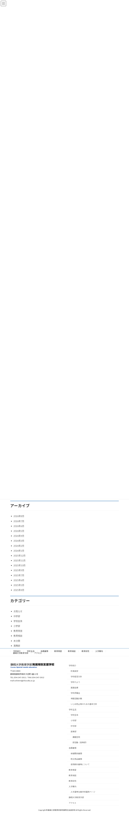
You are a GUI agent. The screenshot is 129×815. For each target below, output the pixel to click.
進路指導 (74, 687)
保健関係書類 (76, 753)
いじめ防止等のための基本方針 (84, 704)
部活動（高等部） (80, 742)
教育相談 (18, 635)
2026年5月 (19, 531)
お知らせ (18, 611)
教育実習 (18, 630)
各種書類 (44, 651)
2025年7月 (19, 575)
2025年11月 (19, 560)
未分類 (17, 640)
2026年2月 (19, 545)
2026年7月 (19, 521)
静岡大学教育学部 (20, 653)
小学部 (17, 626)
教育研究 (85, 651)
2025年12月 (19, 555)
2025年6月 (19, 580)
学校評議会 (75, 693)
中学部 (17, 616)
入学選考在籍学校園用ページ (83, 792)
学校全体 (18, 621)
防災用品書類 (76, 759)
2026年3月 (19, 540)
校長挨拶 (74, 671)
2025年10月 (19, 565)
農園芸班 (76, 737)
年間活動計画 (76, 698)
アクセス (38, 653)
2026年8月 (19, 516)
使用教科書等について (80, 764)
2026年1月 (19, 550)
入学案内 (99, 651)
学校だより (75, 682)
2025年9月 (19, 570)
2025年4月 (19, 590)
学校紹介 (17, 651)
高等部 (17, 645)
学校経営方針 (76, 676)
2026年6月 (19, 526)
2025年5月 (19, 585)
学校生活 (30, 651)
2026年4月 (19, 535)
